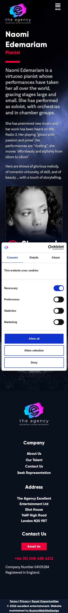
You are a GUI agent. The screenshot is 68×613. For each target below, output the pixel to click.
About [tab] (56, 257)
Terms (14, 601)
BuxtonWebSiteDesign (44, 610)
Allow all (34, 338)
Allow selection (34, 350)
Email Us (34, 546)
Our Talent (34, 460)
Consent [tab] (12, 257)
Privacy (25, 601)
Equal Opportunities (45, 601)
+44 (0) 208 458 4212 (34, 558)
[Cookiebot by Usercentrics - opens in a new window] (48, 247)
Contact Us (34, 466)
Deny (34, 362)
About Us (34, 453)
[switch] (58, 299)
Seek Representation (34, 472)
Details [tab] (34, 257)
